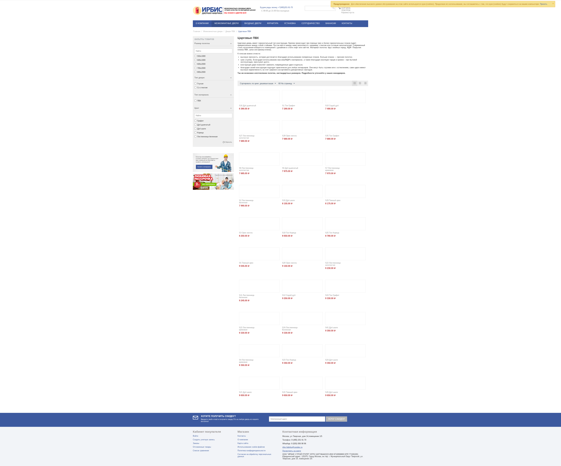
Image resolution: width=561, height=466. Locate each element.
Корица (200, 133)
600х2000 (201, 64)
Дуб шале (201, 129)
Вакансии (330, 23)
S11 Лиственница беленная (246, 296)
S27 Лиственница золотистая (246, 137)
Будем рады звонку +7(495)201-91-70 (276, 7)
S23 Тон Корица (289, 360)
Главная (196, 31)
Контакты (347, 23)
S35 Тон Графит (332, 136)
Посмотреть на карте (291, 451)
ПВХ (199, 101)
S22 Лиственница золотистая (333, 264)
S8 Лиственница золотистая (246, 169)
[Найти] (333, 8)
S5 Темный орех (246, 263)
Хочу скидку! (336, 419)
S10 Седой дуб (331, 105)
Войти (195, 436)
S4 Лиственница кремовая (246, 361)
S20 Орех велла (289, 263)
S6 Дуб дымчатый (290, 168)
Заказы (196, 443)
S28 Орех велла (289, 136)
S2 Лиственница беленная (246, 201)
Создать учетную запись (204, 439)
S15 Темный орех (289, 392)
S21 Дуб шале (245, 392)
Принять (543, 4)
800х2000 (201, 72)
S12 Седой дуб (288, 295)
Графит (200, 121)
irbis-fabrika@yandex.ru (292, 447)
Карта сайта (243, 443)
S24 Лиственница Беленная (289, 328)
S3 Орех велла (245, 233)
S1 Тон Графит (288, 105)
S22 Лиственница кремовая (246, 328)
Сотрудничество (311, 23)
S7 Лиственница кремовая (332, 169)
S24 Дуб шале (331, 360)
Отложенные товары (202, 447)
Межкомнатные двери (226, 23)
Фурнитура (272, 23)
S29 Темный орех (333, 200)
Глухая (200, 84)
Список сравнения (201, 450)
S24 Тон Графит (332, 295)
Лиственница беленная (207, 136)
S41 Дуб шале (331, 327)
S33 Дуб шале (288, 200)
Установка (290, 23)
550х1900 (201, 56)
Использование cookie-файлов (251, 447)
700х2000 (201, 68)
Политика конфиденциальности (251, 450)
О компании (202, 23)
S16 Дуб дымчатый (247, 105)
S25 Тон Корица (332, 233)
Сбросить (228, 142)
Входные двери (252, 23)
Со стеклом (202, 87)
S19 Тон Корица (289, 233)
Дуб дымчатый (203, 125)
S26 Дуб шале (331, 392)
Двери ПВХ (230, 31)
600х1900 (201, 60)
